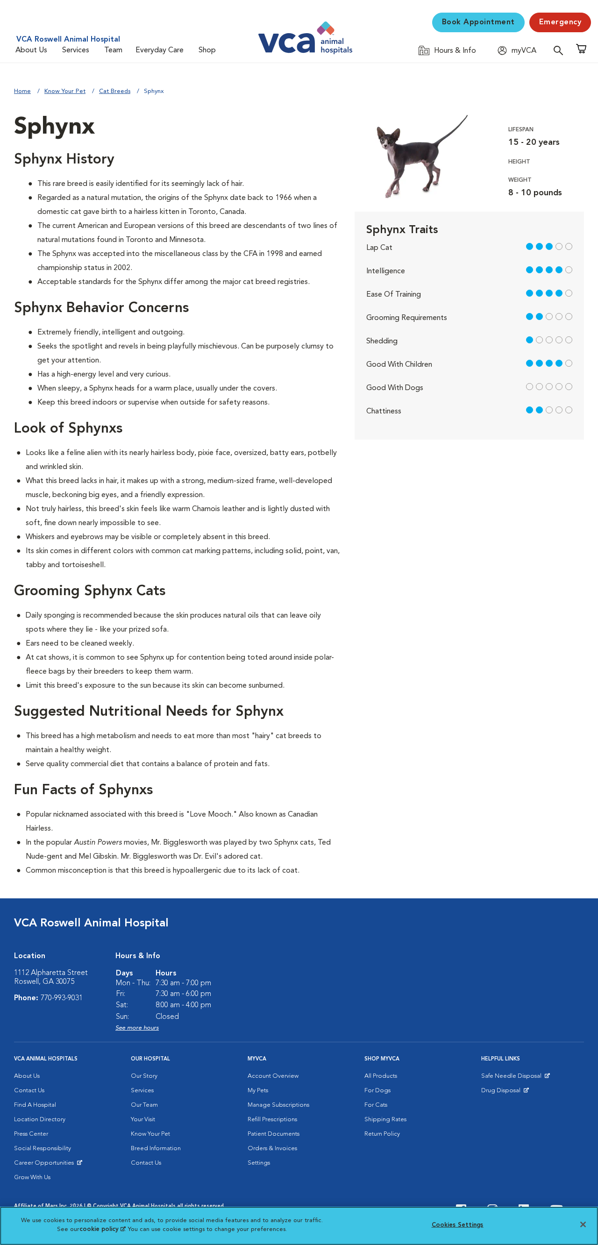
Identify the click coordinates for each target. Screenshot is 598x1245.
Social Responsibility (42, 1148)
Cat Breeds (114, 91)
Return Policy (382, 1134)
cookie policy (102, 1229)
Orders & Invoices (272, 1148)
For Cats (375, 1105)
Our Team (144, 1105)
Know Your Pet (64, 91)
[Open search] (560, 50)
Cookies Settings (458, 1225)
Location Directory (39, 1120)
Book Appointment (478, 22)
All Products (380, 1076)
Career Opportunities (45, 1165)
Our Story (144, 1076)
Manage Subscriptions (278, 1105)
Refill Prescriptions (272, 1120)
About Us (31, 50)
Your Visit (143, 1120)
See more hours (137, 1028)
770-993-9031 (62, 998)
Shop (207, 50)
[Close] (583, 1224)
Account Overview (273, 1076)
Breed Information (156, 1148)
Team (113, 50)
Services (75, 50)
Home (22, 91)
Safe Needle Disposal (512, 1078)
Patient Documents (273, 1134)
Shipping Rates (385, 1120)
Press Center (31, 1134)
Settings (259, 1163)
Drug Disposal (504, 1093)
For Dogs (377, 1091)
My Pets (258, 1091)
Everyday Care (159, 50)
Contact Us (29, 1091)
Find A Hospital (35, 1105)
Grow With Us (32, 1177)
